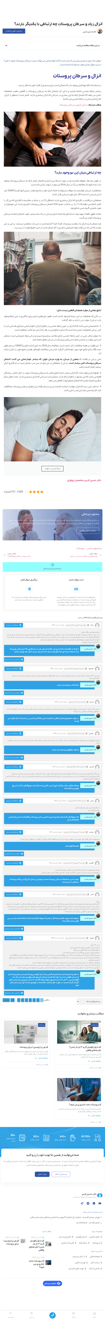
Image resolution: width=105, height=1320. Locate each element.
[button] (6, 46)
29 (12, 1000)
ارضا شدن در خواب (52, 468)
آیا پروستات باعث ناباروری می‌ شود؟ (85, 1104)
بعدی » (6, 1000)
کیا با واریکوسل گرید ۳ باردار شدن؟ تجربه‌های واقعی (36, 1245)
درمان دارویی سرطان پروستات (73, 105)
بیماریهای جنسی (94, 548)
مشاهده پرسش (12, 625)
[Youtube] (99, 1203)
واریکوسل (94, 1025)
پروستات (80, 548)
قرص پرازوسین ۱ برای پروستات (33, 1047)
